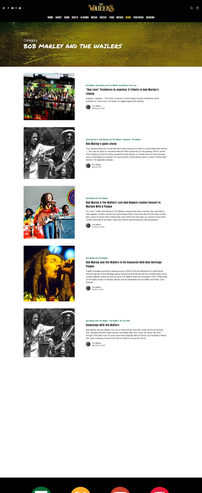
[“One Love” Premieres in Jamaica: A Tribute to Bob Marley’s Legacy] (49, 96)
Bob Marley (90, 85)
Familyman (126, 140)
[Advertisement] (101, 390)
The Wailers (96, 106)
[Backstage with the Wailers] (49, 332)
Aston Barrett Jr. (92, 140)
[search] (191, 8)
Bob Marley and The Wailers (107, 85)
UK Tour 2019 (124, 321)
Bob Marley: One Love (127, 85)
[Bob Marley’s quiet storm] (49, 153)
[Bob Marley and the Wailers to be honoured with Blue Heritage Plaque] (49, 273)
